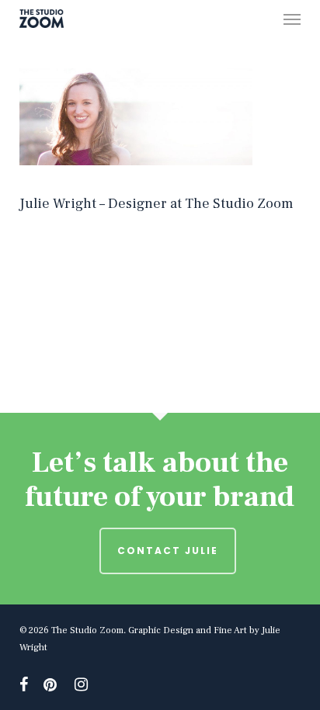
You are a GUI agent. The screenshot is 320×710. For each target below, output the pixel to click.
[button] (292, 18)
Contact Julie (167, 550)
